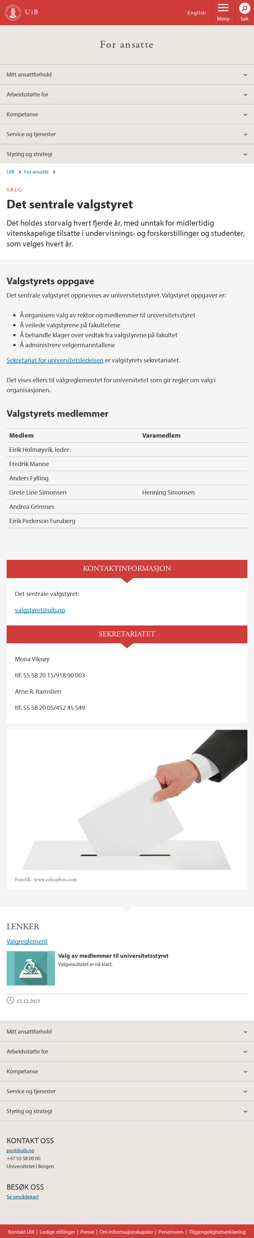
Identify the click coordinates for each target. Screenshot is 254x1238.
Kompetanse (22, 114)
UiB (10, 171)
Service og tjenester (31, 134)
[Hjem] (13, 13)
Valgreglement (27, 941)
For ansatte (127, 44)
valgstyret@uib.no (40, 610)
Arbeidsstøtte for (27, 94)
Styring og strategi (29, 154)
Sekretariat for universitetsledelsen (55, 360)
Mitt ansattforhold (29, 74)
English (197, 12)
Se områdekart (23, 1196)
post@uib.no (20, 1150)
